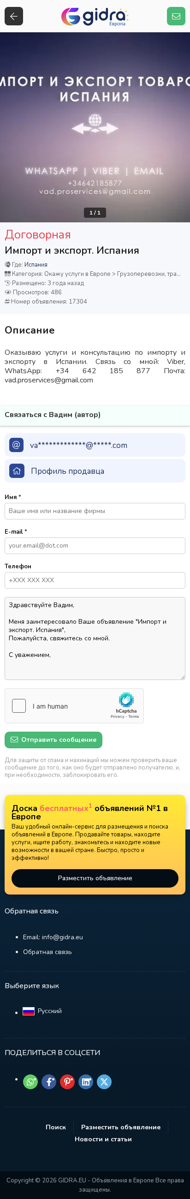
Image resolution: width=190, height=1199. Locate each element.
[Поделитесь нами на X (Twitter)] (104, 1081)
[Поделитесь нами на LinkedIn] (85, 1081)
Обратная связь (47, 952)
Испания (36, 265)
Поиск (56, 1127)
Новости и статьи (103, 1139)
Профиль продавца (67, 471)
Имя (13, 497)
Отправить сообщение (57, 739)
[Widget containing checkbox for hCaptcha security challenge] (74, 705)
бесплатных (66, 808)
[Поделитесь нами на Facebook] (49, 1081)
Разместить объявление (95, 878)
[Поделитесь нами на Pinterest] (67, 1081)
